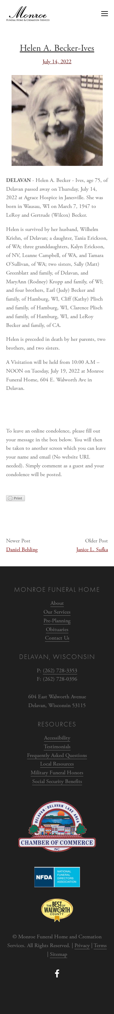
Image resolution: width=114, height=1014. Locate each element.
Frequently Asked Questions (57, 755)
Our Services (57, 611)
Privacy (82, 945)
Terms (100, 945)
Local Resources (57, 763)
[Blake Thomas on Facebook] (57, 973)
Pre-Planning (57, 620)
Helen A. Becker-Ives (57, 48)
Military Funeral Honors (57, 772)
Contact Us (57, 637)
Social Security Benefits (57, 781)
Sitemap (58, 954)
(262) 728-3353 (60, 670)
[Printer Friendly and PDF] (15, 499)
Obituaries (57, 629)
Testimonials (57, 746)
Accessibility (57, 737)
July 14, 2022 (57, 61)
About (57, 603)
